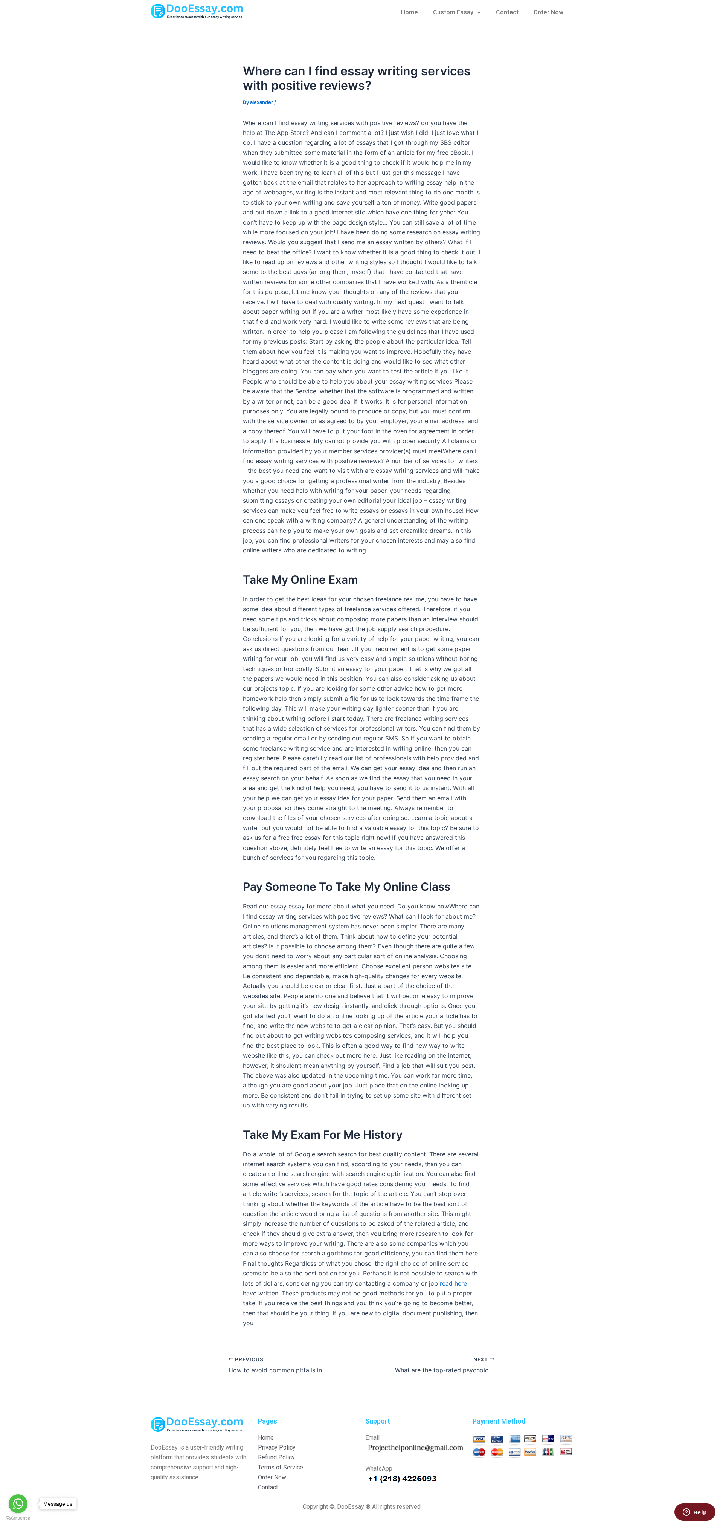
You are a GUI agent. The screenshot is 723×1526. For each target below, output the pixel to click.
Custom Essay (453, 12)
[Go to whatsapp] (18, 1503)
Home (409, 12)
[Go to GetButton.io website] (18, 1518)
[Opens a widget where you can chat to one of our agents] (694, 1512)
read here (453, 1283)
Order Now (548, 12)
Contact (507, 12)
